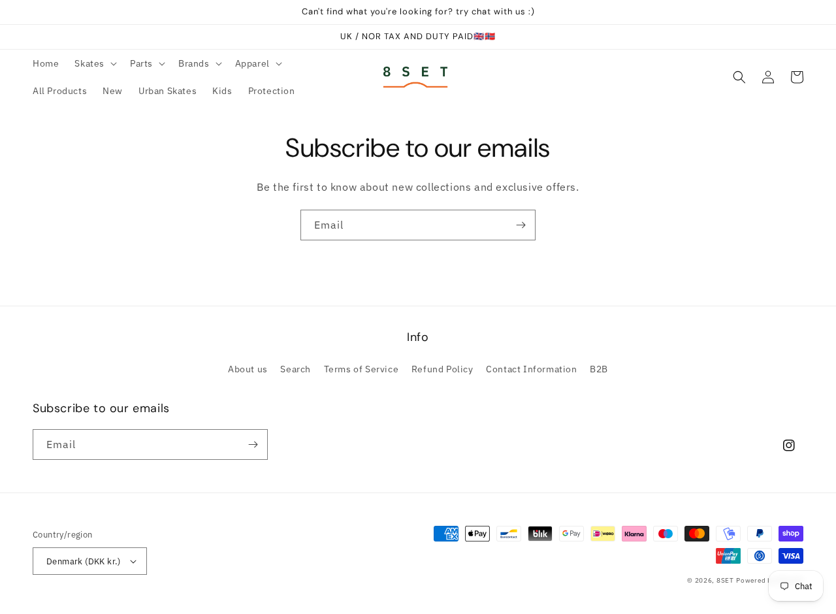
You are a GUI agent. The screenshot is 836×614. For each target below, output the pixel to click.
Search (295, 369)
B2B (599, 369)
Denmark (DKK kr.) (83, 561)
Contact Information (531, 369)
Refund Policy (442, 369)
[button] (94, 63)
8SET (725, 580)
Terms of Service (361, 369)
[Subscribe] (520, 225)
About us (248, 369)
